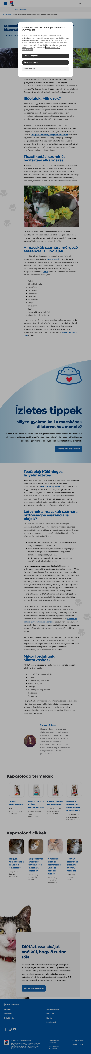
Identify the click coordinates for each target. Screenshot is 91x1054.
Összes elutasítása (31, 62)
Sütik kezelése (29, 69)
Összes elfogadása (31, 56)
